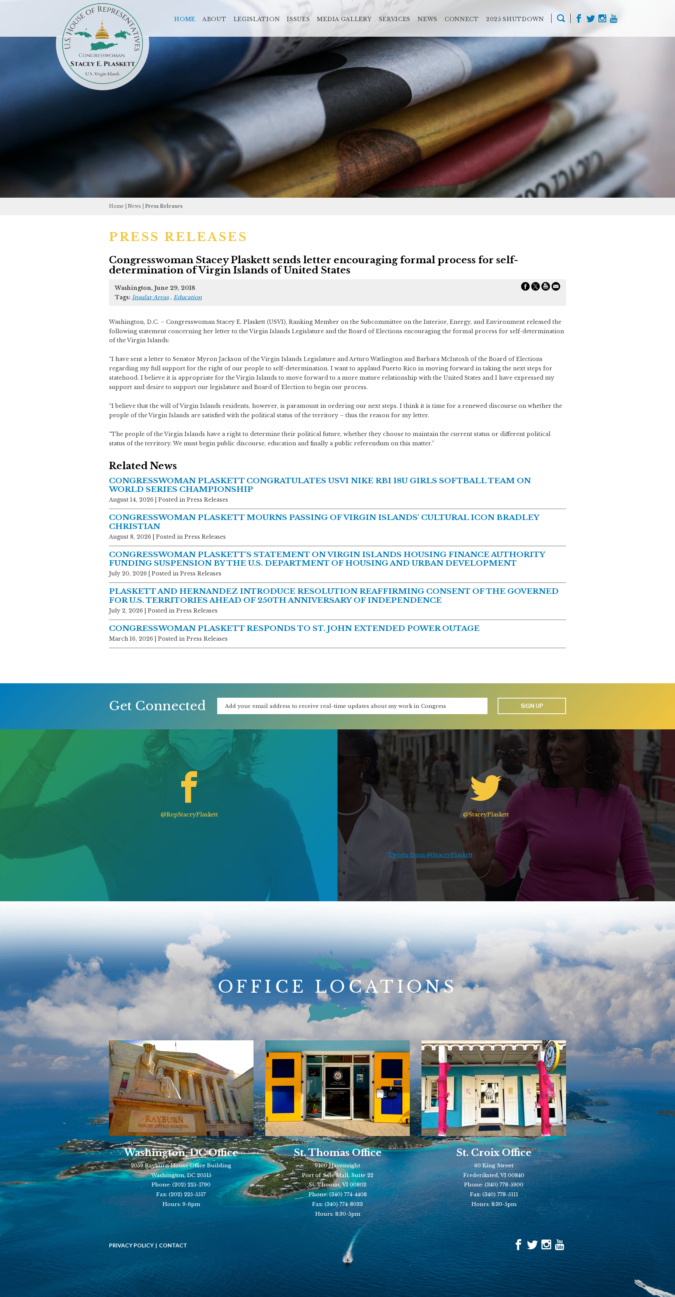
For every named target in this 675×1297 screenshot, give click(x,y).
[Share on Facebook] (525, 288)
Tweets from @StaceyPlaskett (430, 854)
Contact (173, 1245)
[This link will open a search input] (561, 19)
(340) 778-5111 (500, 1194)
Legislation (257, 19)
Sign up (532, 705)
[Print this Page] (545, 288)
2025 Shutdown (515, 19)
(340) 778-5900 (504, 1184)
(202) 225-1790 (191, 1184)
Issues (298, 19)
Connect (462, 19)
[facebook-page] (579, 19)
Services (395, 19)
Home (184, 19)
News (428, 19)
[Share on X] (535, 288)
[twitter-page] (590, 19)
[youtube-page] (613, 19)
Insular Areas (150, 297)
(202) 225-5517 (187, 1194)
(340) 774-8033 (344, 1204)
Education (187, 297)
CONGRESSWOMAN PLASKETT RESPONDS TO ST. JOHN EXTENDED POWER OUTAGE (294, 628)
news (134, 206)
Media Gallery (344, 19)
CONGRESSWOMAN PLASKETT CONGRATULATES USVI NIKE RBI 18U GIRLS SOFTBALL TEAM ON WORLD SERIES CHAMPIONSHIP (320, 485)
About (214, 19)
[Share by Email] (556, 288)
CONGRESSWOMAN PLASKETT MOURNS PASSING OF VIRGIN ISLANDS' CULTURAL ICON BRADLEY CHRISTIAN (324, 522)
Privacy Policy (131, 1245)
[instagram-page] (602, 19)
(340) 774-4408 (348, 1194)
